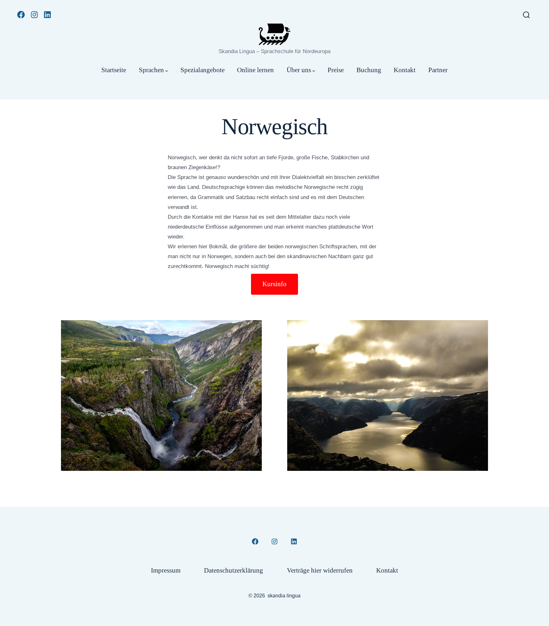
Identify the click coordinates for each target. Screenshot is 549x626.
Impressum (165, 570)
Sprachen (151, 69)
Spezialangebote (202, 69)
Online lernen (255, 69)
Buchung (368, 69)
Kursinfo (274, 283)
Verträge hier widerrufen (320, 570)
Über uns (299, 69)
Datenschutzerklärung (233, 570)
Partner (438, 69)
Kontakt (405, 69)
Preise (336, 69)
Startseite (113, 69)
